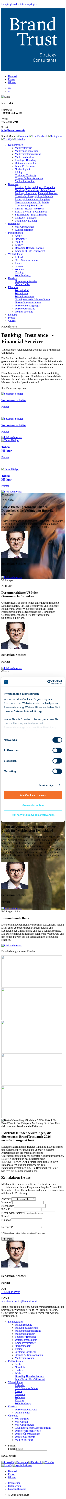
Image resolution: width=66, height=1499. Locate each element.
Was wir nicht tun (24, 296)
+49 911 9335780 (10, 1292)
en (9, 88)
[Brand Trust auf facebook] (38, 136)
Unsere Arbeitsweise (26, 281)
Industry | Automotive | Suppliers (32, 199)
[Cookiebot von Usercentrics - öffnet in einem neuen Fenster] (47, 682)
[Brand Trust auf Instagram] (55, 136)
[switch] (57, 750)
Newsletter (20, 238)
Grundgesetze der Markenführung (33, 299)
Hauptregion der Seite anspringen (19, 4)
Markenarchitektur (25, 157)
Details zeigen (46, 784)
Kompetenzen (15, 144)
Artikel (18, 235)
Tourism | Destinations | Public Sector (35, 190)
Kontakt (12, 76)
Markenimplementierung (28, 154)
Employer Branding (25, 160)
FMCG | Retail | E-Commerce (31, 211)
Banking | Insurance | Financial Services (36, 193)
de (9, 91)
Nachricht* (7, 1227)
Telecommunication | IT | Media (32, 202)
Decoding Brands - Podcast (29, 247)
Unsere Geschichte (25, 308)
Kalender (20, 257)
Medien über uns (24, 311)
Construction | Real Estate (28, 205)
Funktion (6, 1219)
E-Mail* (5, 1209)
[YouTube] (48, 1462)
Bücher (19, 244)
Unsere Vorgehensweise (28, 302)
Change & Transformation (29, 178)
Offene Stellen (22, 284)
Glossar (12, 82)
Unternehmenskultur (26, 163)
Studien (19, 241)
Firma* (5, 1216)
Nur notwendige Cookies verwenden (33, 814)
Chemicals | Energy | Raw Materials (34, 196)
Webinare (20, 269)
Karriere (12, 278)
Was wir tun (21, 293)
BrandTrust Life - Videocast (30, 251)
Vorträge (19, 272)
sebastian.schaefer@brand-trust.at (19, 1301)
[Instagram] (21, 1462)
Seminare (20, 266)
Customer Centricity (25, 175)
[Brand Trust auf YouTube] (22, 136)
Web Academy (23, 275)
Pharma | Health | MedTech (29, 208)
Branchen (13, 184)
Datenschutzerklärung (28, 711)
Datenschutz (14, 1486)
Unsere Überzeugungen (27, 305)
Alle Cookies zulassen (33, 795)
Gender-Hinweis (17, 1489)
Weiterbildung (15, 254)
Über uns (13, 287)
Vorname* (6, 1202)
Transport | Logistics (26, 217)
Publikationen (15, 232)
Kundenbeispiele (24, 229)
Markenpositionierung (26, 151)
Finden (5, 326)
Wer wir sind (22, 290)
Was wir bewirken (24, 226)
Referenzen (14, 223)
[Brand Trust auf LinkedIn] (19, 139)
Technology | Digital (26, 220)
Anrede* (6, 1198)
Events (18, 263)
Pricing (19, 172)
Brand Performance (25, 166)
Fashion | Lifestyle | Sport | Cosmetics (35, 187)
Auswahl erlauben (33, 804)
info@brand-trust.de (13, 130)
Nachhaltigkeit (22, 169)
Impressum (14, 1482)
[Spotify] (6, 1465)
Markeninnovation (25, 181)
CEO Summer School (26, 260)
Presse (11, 79)
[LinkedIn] (7, 1462)
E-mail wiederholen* (12, 1212)
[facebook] (35, 1462)
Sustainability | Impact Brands (31, 214)
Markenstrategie (23, 147)
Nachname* (7, 1205)
